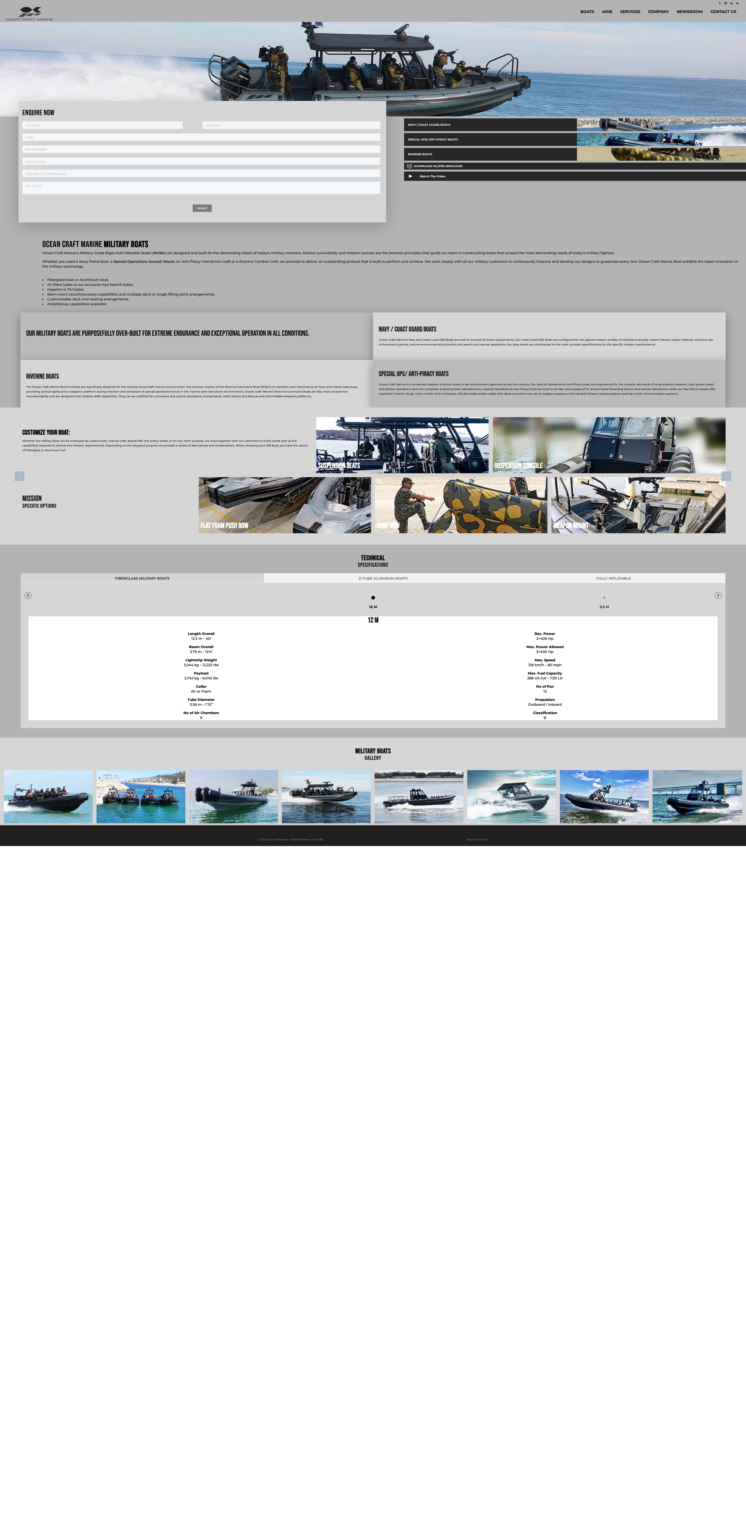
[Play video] (427, 176)
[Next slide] (726, 476)
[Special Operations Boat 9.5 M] (604, 797)
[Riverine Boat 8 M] (511, 797)
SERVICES (630, 11)
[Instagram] (726, 3)
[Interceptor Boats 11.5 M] (141, 797)
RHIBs (159, 253)
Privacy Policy (473, 839)
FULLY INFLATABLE (613, 578)
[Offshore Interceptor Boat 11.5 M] (326, 797)
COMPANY (658, 11)
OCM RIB (318, 839)
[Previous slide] (19, 476)
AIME (607, 11)
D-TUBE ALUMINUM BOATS (383, 578)
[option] (373, 475)
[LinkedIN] (731, 3)
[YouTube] (737, 3)
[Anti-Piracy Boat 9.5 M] (48, 797)
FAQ (485, 839)
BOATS (587, 11)
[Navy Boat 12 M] (233, 797)
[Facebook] (720, 3)
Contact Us (723, 11)
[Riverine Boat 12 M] (419, 797)
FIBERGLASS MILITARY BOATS (142, 578)
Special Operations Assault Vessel (143, 261)
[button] (27, 595)
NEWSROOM (690, 11)
